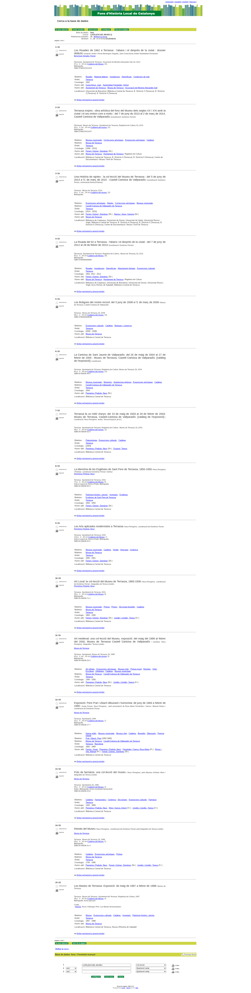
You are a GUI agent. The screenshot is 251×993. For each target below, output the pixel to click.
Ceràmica (134, 550)
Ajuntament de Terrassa (96, 88)
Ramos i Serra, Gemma (124, 214)
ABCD (128, 988)
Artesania (124, 550)
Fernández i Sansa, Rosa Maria (136, 749)
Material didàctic (101, 77)
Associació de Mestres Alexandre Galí (141, 88)
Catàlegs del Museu (96, 64)
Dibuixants (151, 733)
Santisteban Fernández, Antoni (116, 85)
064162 (78, 907)
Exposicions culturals (146, 268)
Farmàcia (152, 800)
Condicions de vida (141, 77)
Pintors (114, 607)
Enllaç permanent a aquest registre (90, 100)
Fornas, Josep (92, 749)
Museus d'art (123, 669)
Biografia (141, 733)
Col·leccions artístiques (113, 140)
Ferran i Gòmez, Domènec (97, 618)
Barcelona (99, 744)
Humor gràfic (91, 733)
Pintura (107, 607)
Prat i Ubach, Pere (93, 738)
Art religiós (90, 669)
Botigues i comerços (123, 326)
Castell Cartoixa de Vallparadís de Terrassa (104, 206)
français (193, 2)
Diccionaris (122, 800)
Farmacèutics (100, 800)
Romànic (147, 669)
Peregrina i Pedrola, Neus (96, 393)
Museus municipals (94, 140)
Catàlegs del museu (99, 127)
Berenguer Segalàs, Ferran (85, 56)
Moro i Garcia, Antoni (118, 808)
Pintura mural (136, 669)
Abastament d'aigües (126, 268)
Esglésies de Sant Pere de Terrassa (101, 497)
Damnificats (127, 77)
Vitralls (116, 550)
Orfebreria (99, 671)
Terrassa (89, 79)
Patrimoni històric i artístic (97, 495)
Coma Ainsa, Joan (93, 85)
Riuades (89, 77)
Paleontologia (91, 440)
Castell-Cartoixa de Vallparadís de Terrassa (104, 385)
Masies (89, 915)
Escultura (90, 671)
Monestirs (108, 382)
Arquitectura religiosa (122, 382)
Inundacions (115, 77)
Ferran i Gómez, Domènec (97, 151)
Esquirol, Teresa (120, 449)
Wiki (137, 988)
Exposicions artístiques (135, 140)
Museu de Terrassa (115, 88)
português (169, 2)
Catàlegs (150, 140)
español (178, 2)
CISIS (123, 988)
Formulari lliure (190, 955)
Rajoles (110, 203)
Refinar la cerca (100, 37)
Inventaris (114, 495)
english (185, 2)
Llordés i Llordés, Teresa (124, 618)
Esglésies (124, 495)
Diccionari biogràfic (127, 607)
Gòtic (155, 669)
